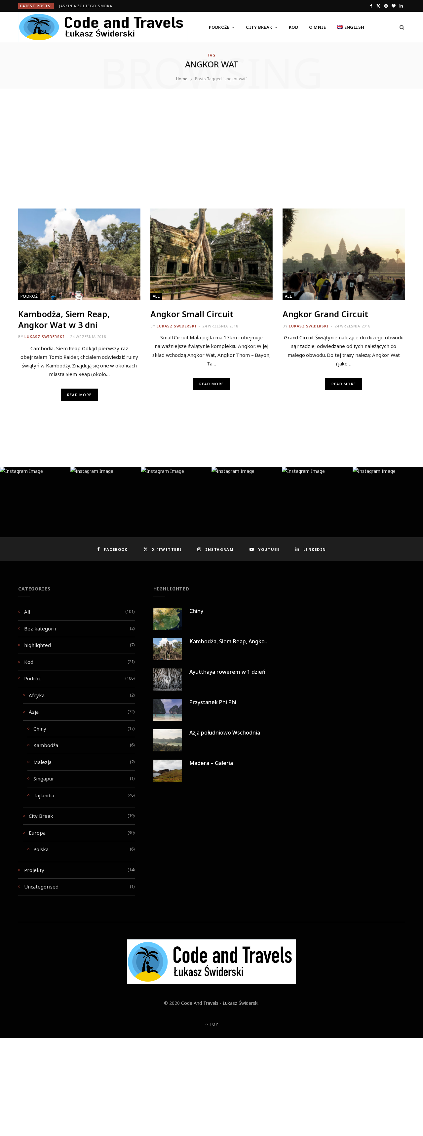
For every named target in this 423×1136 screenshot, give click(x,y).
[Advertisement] (211, 159)
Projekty (34, 870)
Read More (79, 394)
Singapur (43, 778)
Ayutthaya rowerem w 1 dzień (227, 671)
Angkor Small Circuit (191, 314)
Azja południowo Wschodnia (224, 732)
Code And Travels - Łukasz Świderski (219, 1003)
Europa (37, 832)
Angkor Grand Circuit (325, 314)
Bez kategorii (40, 628)
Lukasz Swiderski (44, 336)
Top (213, 1024)
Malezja (42, 762)
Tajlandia (43, 795)
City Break (259, 27)
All (156, 296)
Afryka (37, 695)
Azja (34, 711)
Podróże (219, 27)
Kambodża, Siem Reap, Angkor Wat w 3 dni (64, 319)
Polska (41, 849)
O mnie (317, 27)
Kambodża (45, 745)
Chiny (39, 728)
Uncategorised (41, 886)
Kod (293, 27)
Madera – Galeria (211, 763)
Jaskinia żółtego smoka (85, 6)
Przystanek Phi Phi (212, 702)
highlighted (37, 645)
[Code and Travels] (102, 27)
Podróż (29, 296)
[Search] (400, 27)
